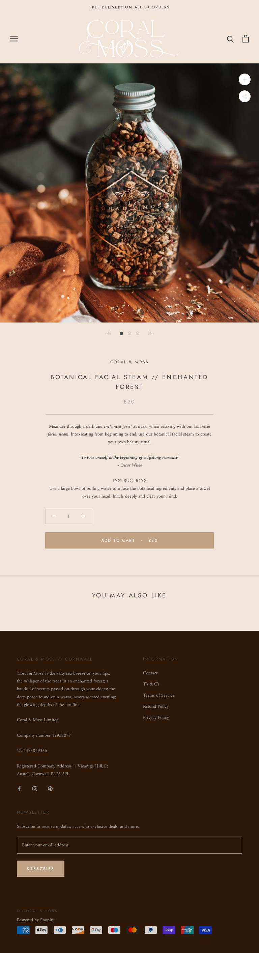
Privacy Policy (156, 717)
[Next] (151, 333)
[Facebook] (19, 788)
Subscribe (41, 869)
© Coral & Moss (37, 911)
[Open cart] (245, 39)
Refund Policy (156, 706)
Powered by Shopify (35, 920)
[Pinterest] (50, 788)
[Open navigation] (14, 38)
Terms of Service (159, 695)
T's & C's (151, 684)
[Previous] (108, 333)
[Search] (230, 38)
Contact (150, 673)
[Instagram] (34, 788)
